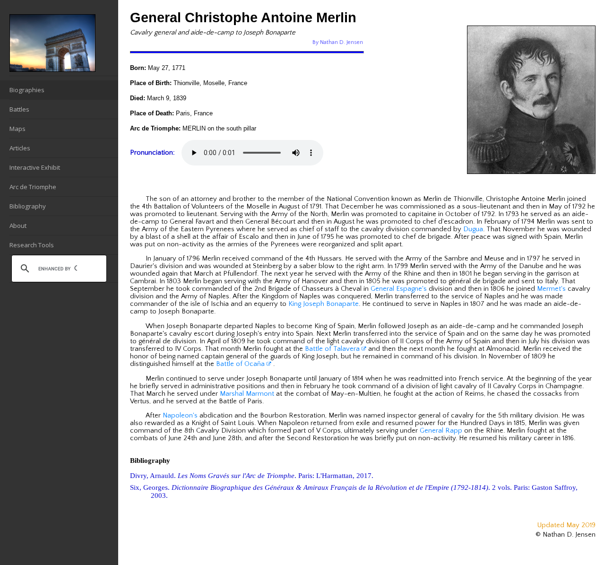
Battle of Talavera (333, 349)
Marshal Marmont (247, 394)
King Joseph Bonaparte (323, 304)
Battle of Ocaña (241, 364)
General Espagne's (399, 289)
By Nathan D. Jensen (337, 42)
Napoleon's (180, 415)
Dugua (473, 229)
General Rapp (441, 431)
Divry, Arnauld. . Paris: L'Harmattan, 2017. (251, 475)
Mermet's (551, 289)
